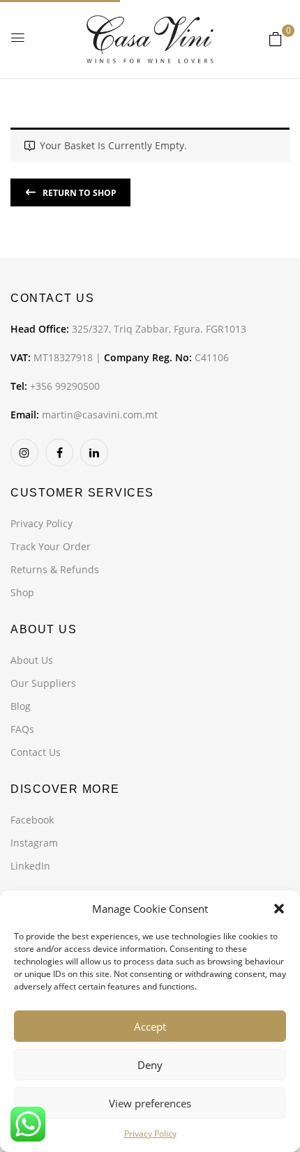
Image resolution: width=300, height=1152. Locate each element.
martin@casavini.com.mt (100, 414)
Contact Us (35, 752)
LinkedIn (30, 865)
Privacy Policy (150, 1133)
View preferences (150, 1103)
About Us (31, 660)
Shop (22, 592)
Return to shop (78, 193)
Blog (20, 706)
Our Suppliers (43, 683)
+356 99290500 (65, 386)
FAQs (22, 729)
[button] (279, 909)
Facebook (32, 819)
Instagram (34, 842)
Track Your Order (50, 546)
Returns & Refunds (54, 569)
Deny (150, 1065)
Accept (150, 1026)
